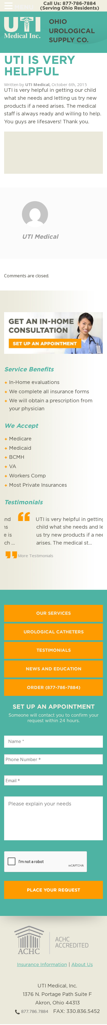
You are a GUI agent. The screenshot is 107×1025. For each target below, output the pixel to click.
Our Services (53, 612)
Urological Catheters (54, 631)
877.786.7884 (34, 1011)
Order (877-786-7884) (53, 686)
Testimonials (53, 649)
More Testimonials (22, 555)
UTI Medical (40, 236)
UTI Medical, (38, 84)
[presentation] (46, 861)
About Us (82, 964)
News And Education (53, 668)
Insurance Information (42, 964)
